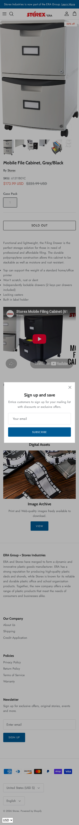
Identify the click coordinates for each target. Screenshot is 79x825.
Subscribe (39, 432)
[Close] (69, 387)
